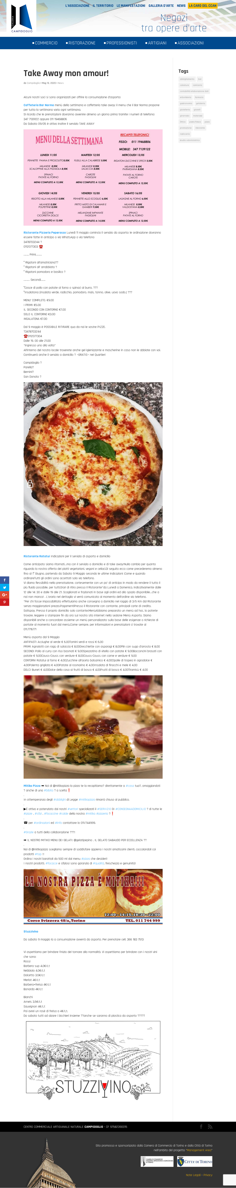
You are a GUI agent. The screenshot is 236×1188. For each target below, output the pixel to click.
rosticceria (185, 134)
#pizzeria (102, 813)
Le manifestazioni (131, 5)
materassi (197, 115)
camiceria (197, 85)
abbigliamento (187, 79)
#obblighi (59, 799)
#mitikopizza (87, 799)
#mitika (90, 813)
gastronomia (186, 103)
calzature (184, 85)
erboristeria (185, 97)
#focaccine (51, 813)
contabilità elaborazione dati (194, 91)
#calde (63, 813)
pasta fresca (195, 121)
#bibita (48, 790)
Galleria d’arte (161, 5)
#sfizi (38, 813)
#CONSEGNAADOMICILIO (130, 809)
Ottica (182, 121)
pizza (207, 121)
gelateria (200, 103)
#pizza (85, 859)
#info (58, 823)
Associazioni (191, 43)
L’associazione (77, 5)
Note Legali (193, 1175)
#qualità (98, 863)
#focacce (52, 863)
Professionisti (122, 43)
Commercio (46, 43)
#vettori (72, 809)
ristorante (200, 128)
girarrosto (184, 115)
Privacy (208, 1175)
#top (38, 854)
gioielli (197, 109)
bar (200, 79)
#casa (130, 786)
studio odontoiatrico (190, 140)
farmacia (199, 97)
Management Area (199, 1150)
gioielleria (185, 109)
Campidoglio (33, 83)
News (181, 5)
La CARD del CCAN (202, 5)
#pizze (28, 813)
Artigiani (157, 43)
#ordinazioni (42, 823)
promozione (186, 128)
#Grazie (29, 832)
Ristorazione (82, 43)
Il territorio (103, 5)
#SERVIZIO (104, 809)
